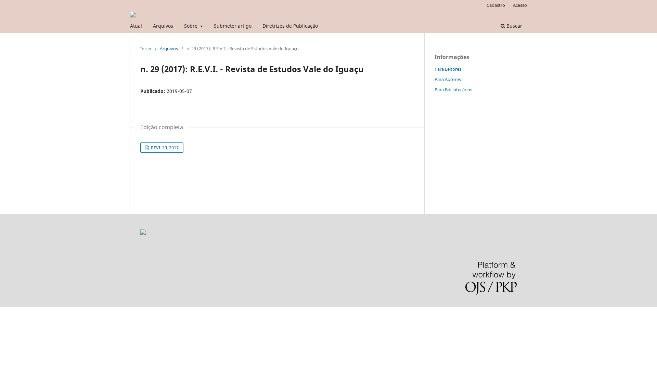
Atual (136, 26)
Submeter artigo (233, 26)
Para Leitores (448, 69)
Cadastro (496, 5)
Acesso (520, 5)
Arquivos (163, 26)
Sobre (191, 26)
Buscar (513, 26)
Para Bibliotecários (453, 89)
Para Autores (448, 79)
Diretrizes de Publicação (290, 26)
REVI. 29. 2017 (164, 148)
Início (145, 48)
